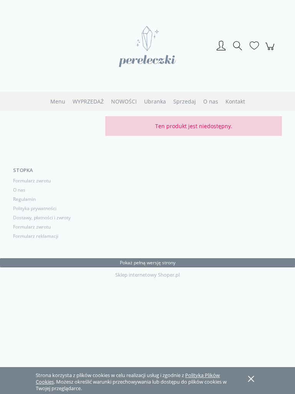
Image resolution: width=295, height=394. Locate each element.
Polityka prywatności (34, 208)
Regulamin (24, 199)
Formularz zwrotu (32, 180)
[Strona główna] (147, 46)
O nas (19, 190)
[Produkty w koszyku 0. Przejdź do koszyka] (271, 50)
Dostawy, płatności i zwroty (42, 217)
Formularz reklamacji (35, 236)
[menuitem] (57, 101)
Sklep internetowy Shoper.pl (147, 274)
